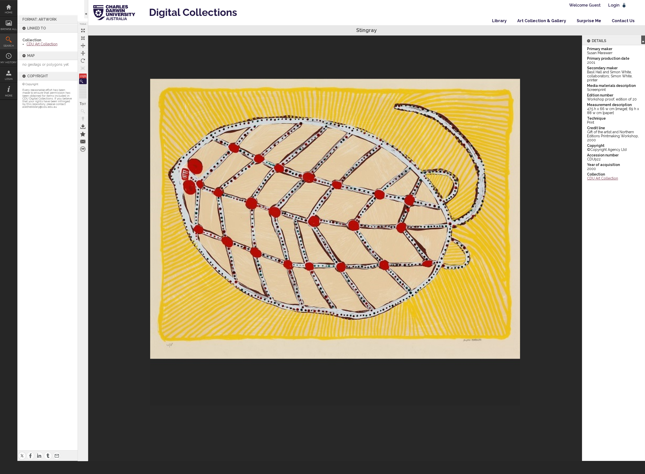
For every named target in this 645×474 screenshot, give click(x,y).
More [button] (8, 95)
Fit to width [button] (83, 45)
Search (9, 45)
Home (8, 12)
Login (9, 79)
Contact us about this (83, 141)
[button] (83, 81)
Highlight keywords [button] (83, 119)
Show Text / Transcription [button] (83, 104)
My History (9, 62)
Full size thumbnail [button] (83, 30)
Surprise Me (589, 20)
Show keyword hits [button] (83, 111)
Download (83, 126)
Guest (595, 5)
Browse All (9, 29)
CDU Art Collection (41, 44)
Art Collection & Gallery (541, 20)
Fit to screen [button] (83, 38)
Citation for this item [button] (83, 149)
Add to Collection (83, 134)
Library (499, 20)
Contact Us (623, 20)
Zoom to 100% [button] (83, 68)
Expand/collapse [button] (643, 40)
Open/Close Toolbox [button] (86, 9)
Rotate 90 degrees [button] (83, 60)
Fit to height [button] (83, 53)
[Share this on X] (22, 452)
